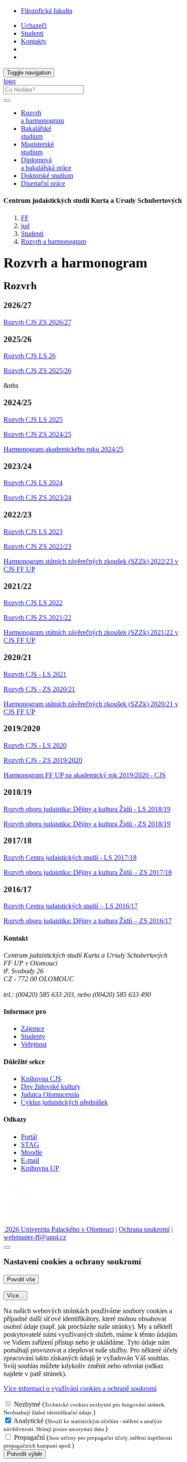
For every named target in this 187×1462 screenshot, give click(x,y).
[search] (6, 100)
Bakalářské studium (36, 132)
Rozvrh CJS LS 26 (29, 356)
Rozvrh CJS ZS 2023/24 (37, 497)
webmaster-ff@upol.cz (34, 1237)
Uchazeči (34, 25)
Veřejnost (34, 1044)
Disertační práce (43, 183)
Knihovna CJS (41, 1078)
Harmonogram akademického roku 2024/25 (63, 449)
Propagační (29, 1437)
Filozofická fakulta (46, 10)
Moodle (31, 1152)
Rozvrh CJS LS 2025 (33, 419)
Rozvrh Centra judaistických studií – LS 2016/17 (70, 906)
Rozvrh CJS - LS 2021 (35, 674)
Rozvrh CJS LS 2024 (33, 482)
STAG (30, 1144)
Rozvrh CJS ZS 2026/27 (37, 322)
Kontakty (34, 41)
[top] (6, 1247)
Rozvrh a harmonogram (42, 116)
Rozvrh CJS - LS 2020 (35, 745)
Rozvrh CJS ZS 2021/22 (37, 617)
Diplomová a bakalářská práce (46, 163)
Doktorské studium (47, 175)
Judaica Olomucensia (50, 1094)
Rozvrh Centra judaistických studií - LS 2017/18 (70, 857)
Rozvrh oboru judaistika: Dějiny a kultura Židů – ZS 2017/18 (87, 872)
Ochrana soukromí (144, 1229)
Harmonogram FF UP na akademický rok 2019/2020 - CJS (84, 775)
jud (25, 225)
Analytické (28, 1420)
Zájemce (32, 1028)
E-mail (30, 1160)
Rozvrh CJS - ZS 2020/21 (39, 689)
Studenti (32, 33)
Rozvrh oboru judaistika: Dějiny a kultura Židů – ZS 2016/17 (87, 920)
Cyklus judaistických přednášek (64, 1102)
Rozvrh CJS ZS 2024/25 (37, 434)
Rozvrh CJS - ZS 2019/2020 (42, 760)
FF (25, 218)
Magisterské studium (37, 148)
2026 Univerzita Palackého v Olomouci (58, 1229)
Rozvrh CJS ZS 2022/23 (37, 546)
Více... (15, 1295)
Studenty (33, 1036)
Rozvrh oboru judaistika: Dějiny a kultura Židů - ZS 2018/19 (86, 824)
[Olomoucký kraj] (33, 1198)
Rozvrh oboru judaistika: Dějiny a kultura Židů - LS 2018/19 (86, 809)
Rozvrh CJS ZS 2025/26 (37, 370)
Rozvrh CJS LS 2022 (33, 602)
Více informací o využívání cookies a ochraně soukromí (80, 1388)
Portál (29, 1136)
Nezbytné (27, 1404)
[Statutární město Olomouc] (23, 1221)
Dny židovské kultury (50, 1086)
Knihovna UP (40, 1168)
